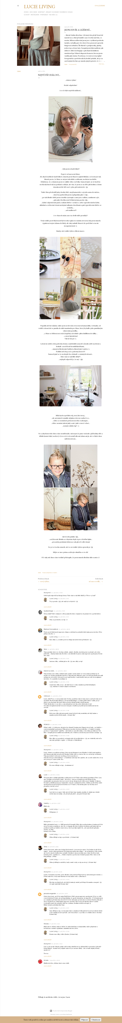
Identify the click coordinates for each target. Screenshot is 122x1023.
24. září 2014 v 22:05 (57, 821)
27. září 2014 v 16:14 (54, 924)
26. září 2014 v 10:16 (63, 682)
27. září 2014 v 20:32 (63, 762)
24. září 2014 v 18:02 (64, 629)
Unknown (47, 696)
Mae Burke (69, 1014)
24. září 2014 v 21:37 (54, 803)
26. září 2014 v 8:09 (56, 872)
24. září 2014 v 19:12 (56, 696)
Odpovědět (48, 607)
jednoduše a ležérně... (77, 29)
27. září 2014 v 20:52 (63, 859)
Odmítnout (96, 1019)
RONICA (46, 724)
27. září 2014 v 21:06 (63, 931)
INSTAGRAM (35, 15)
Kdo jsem (33, 12)
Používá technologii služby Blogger (62, 1010)
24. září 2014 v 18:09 (53, 649)
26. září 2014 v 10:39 (63, 735)
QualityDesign (48, 611)
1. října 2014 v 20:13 (54, 960)
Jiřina (45, 847)
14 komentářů (73, 64)
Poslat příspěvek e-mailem (49, 572)
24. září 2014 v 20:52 (53, 775)
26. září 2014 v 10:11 (63, 598)
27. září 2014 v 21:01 (63, 908)
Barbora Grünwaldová (51, 629)
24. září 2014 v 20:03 (57, 749)
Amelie (46, 960)
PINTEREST (44, 15)
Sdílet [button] (65, 64)
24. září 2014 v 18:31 (61, 671)
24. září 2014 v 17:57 (59, 611)
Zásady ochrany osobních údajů (59, 12)
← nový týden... (44, 581)
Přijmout (84, 1019)
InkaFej (46, 803)
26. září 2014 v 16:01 (62, 893)
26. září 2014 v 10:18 (63, 710)
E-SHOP (27, 15)
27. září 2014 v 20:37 (63, 789)
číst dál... (102, 64)
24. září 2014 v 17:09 (57, 592)
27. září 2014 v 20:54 (63, 879)
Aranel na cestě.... (49, 671)
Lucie (45, 775)
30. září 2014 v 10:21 (56, 944)
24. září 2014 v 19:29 (55, 724)
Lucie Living (39, 6)
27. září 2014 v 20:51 (63, 834)
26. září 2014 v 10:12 (63, 637)
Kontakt (41, 12)
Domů (26, 12)
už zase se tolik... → (96, 581)
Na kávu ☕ (53, 15)
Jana (45, 649)
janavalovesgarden (50, 893)
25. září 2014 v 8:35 (53, 846)
